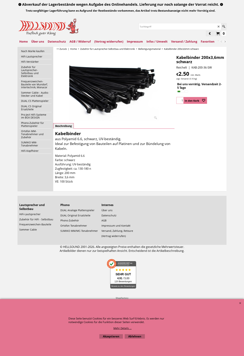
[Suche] (223, 26)
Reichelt (181, 67)
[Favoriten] (203, 100)
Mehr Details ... (122, 328)
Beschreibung (63, 126)
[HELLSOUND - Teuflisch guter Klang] (49, 26)
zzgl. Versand (182, 78)
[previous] (221, 41)
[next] (224, 41)
